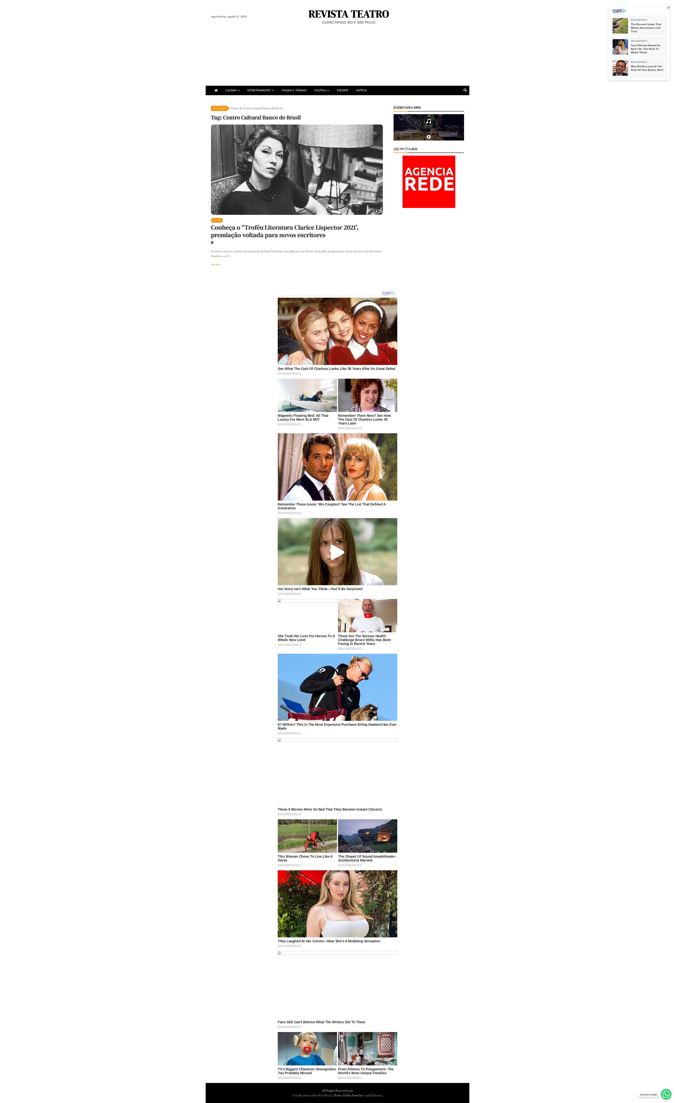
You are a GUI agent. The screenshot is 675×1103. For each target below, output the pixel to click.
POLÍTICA (320, 90)
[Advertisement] (337, 59)
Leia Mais (216, 264)
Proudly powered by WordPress (312, 1095)
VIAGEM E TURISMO (294, 90)
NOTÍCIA (361, 90)
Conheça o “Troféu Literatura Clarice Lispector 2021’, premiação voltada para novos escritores (285, 231)
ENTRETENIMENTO (259, 90)
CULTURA (231, 90)
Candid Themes (372, 1095)
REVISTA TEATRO (349, 14)
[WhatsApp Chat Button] (666, 1094)
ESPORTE (342, 90)
